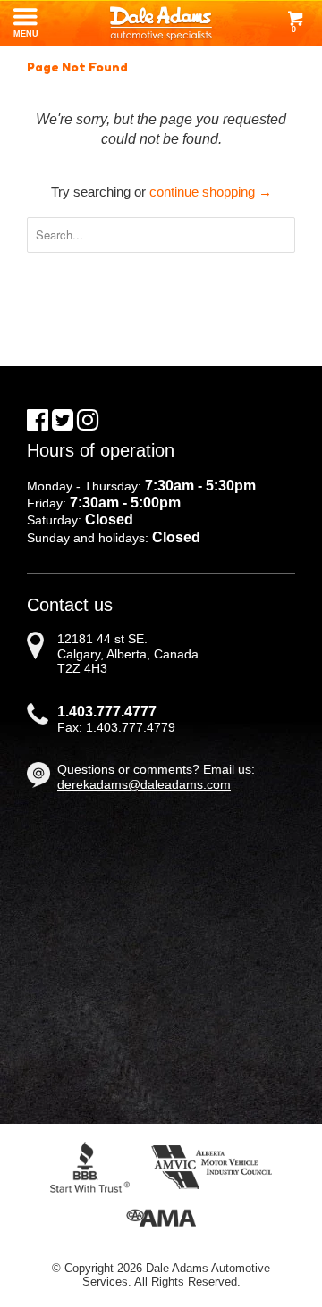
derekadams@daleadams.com (144, 784)
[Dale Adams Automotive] (161, 23)
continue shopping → (210, 191)
